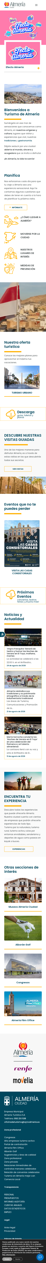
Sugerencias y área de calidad (20, 1154)
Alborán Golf (23, 944)
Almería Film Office (23, 1020)
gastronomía (25, 140)
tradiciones (10, 140)
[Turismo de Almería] (14, 5)
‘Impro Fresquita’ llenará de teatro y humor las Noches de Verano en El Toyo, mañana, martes (22, 652)
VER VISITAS (18, 469)
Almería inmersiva (17, 67)
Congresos (23, 982)
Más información (8, 1255)
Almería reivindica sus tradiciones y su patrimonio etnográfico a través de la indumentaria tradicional (21, 695)
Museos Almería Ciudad (23, 906)
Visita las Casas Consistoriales (22, 572)
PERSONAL (9, 1194)
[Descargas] (23, 412)
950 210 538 (20, 1118)
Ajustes (17, 1259)
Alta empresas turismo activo (19, 1140)
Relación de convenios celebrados (22, 1172)
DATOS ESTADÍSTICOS (14, 1208)
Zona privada (11, 1161)
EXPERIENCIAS (19, 849)
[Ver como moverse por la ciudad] (11, 237)
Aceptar (7, 1259)
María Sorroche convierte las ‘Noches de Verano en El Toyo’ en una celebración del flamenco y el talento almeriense (22, 742)
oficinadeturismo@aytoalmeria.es (22, 1122)
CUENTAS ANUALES (13, 1205)
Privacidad (9, 1231)
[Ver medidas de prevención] (11, 268)
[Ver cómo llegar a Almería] (11, 221)
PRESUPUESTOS (11, 1198)
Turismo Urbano (22, 392)
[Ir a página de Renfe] (23, 1069)
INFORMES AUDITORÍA (14, 1201)
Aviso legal (9, 1227)
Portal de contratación (15, 1144)
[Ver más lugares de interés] (11, 253)
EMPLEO (7, 1212)
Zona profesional (12, 1158)
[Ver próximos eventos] (23, 593)
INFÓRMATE (17, 207)
